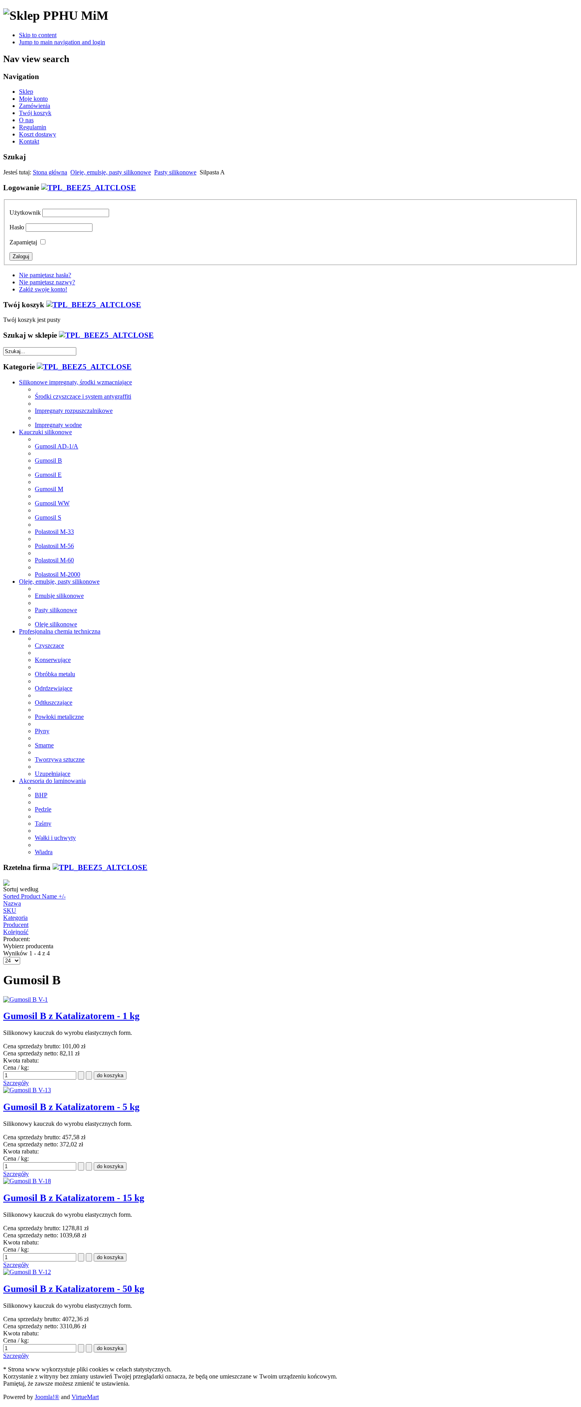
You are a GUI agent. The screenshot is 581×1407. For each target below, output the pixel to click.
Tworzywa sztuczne (60, 759)
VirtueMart (85, 1397)
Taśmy (43, 823)
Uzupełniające (52, 773)
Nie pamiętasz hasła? (45, 275)
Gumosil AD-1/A (56, 446)
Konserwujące (53, 659)
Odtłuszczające (53, 702)
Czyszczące (49, 645)
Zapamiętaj (23, 242)
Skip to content (38, 35)
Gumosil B (48, 460)
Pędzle (43, 809)
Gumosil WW (52, 503)
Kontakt (29, 141)
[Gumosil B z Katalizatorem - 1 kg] (25, 999)
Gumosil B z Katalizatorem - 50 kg (73, 1289)
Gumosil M (49, 489)
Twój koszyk (35, 113)
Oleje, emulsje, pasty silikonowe (110, 172)
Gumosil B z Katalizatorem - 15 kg (73, 1198)
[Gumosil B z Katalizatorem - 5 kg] (27, 1090)
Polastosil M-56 (54, 546)
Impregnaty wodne (58, 425)
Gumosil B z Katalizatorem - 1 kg (71, 1016)
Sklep (26, 91)
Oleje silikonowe (56, 624)
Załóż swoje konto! (43, 289)
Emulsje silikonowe (59, 595)
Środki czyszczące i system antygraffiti (83, 396)
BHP (41, 795)
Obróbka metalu (55, 674)
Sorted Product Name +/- (34, 896)
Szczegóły (16, 1083)
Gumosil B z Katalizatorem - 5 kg (71, 1107)
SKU (9, 910)
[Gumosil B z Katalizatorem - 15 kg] (27, 1181)
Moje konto (33, 98)
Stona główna (50, 172)
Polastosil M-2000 (57, 574)
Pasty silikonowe (175, 172)
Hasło (16, 227)
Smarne (44, 745)
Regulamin (32, 127)
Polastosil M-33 (54, 531)
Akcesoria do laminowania (52, 780)
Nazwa (12, 903)
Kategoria (15, 917)
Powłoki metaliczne (59, 716)
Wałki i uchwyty (55, 837)
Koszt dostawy (37, 134)
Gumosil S (48, 517)
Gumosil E (48, 474)
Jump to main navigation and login (62, 42)
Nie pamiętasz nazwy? (47, 282)
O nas (26, 120)
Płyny (42, 731)
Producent (15, 924)
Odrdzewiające (53, 688)
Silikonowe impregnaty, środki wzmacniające (75, 382)
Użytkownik (25, 212)
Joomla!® (47, 1397)
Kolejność (15, 932)
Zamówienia (34, 105)
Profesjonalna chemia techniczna (59, 631)
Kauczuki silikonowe (45, 432)
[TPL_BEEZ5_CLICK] (88, 187)
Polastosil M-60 (54, 560)
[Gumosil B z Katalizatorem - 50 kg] (27, 1272)
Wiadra (44, 852)
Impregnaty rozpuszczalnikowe (74, 410)
